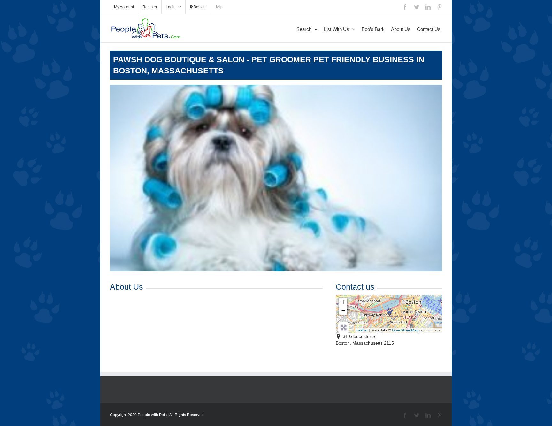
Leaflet (362, 330)
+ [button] (343, 302)
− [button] (343, 310)
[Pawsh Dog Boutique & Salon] (389, 310)
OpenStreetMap (405, 330)
